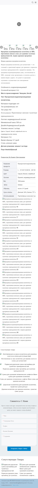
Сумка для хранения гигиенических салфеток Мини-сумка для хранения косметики (19, 380)
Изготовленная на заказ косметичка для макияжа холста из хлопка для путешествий (19, 360)
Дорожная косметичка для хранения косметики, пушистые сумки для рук (19, 390)
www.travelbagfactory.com (18, 483)
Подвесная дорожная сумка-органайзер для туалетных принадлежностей (19, 370)
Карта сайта (15, 485)
